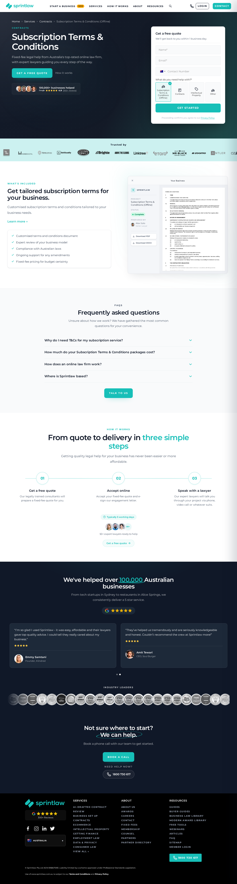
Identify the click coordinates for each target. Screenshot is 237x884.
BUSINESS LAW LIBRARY (186, 815)
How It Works (117, 6)
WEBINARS (177, 829)
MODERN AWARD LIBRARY (187, 820)
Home (16, 21)
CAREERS (127, 815)
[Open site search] (169, 6)
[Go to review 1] (117, 674)
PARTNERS (128, 838)
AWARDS (127, 811)
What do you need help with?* (174, 79)
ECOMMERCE (82, 824)
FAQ (172, 838)
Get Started (188, 107)
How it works (63, 72)
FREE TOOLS (178, 824)
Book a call (119, 756)
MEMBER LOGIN (180, 847)
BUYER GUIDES (179, 811)
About (137, 6)
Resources (155, 6)
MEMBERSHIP (130, 829)
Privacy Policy (208, 118)
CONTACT (222, 5)
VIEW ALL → (81, 851)
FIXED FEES (129, 824)
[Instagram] (36, 828)
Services (96, 6)
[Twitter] (52, 828)
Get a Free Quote (32, 73)
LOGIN (202, 5)
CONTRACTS (81, 820)
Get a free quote (116, 543)
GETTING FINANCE (86, 833)
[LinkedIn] (44, 828)
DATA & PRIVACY (85, 842)
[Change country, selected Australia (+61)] (161, 71)
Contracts (45, 21)
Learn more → (17, 221)
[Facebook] (28, 828)
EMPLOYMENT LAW (86, 838)
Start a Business (66, 6)
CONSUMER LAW (84, 847)
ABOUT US (128, 807)
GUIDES (174, 807)
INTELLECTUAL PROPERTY (91, 829)
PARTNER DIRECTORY (136, 842)
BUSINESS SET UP (85, 815)
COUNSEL (128, 833)
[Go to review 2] (120, 674)
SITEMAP (175, 842)
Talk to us (118, 393)
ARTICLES (176, 833)
